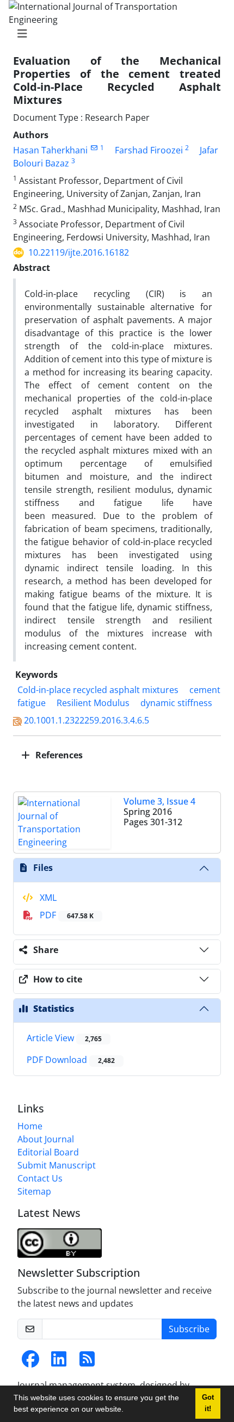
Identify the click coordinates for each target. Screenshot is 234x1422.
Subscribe (189, 1329)
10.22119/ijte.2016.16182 (78, 252)
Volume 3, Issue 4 (159, 801)
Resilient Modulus (93, 703)
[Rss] (87, 1362)
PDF (66, 915)
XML (47, 898)
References (58, 755)
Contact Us (40, 1178)
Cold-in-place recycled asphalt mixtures (97, 690)
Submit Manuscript (56, 1165)
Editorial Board (48, 1152)
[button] (127, 1410)
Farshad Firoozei (149, 150)
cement (204, 690)
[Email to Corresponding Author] (94, 147)
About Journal (45, 1139)
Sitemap (34, 1191)
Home (29, 1126)
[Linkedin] (59, 1362)
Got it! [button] (208, 1403)
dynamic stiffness (176, 703)
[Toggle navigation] (114, 33)
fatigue (31, 703)
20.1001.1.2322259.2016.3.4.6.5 (86, 720)
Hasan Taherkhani (50, 150)
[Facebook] (30, 1362)
